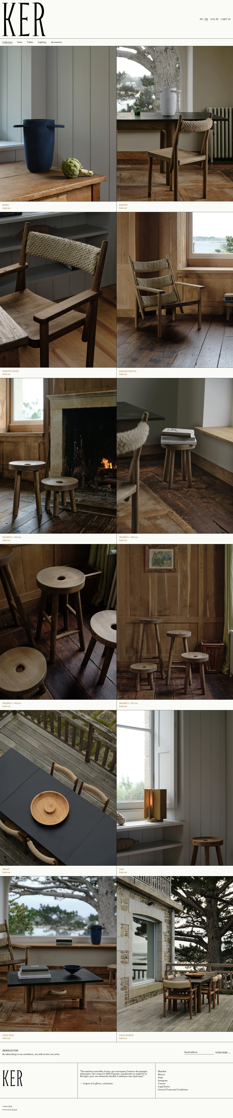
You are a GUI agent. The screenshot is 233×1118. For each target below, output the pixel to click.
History (161, 1074)
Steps (160, 1077)
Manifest (162, 1071)
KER (10, 1106)
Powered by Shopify (9, 1109)
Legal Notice (164, 1086)
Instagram (162, 1080)
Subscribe (221, 1052)
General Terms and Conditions (173, 1089)
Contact (162, 1083)
